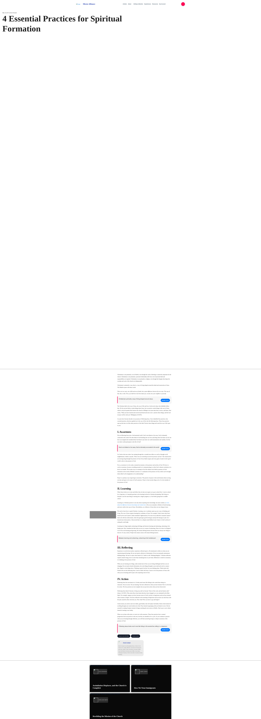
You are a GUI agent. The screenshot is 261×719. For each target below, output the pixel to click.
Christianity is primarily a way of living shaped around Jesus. (136, 399)
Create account (135, 636)
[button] (183, 4)
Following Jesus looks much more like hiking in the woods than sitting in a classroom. (143, 626)
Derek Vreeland (13, 12)
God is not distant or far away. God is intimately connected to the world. (139, 447)
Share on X (165, 400)
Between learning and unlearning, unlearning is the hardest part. (137, 538)
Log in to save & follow (124, 636)
